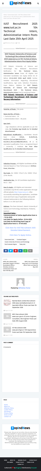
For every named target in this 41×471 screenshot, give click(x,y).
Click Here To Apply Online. (20, 235)
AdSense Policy (9, 408)
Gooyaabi (34, 468)
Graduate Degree (21, 239)
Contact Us (7, 416)
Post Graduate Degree (11, 244)
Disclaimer (7, 411)
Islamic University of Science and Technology (17, 242)
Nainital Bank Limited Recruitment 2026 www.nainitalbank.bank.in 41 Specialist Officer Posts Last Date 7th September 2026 (24, 304)
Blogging (18, 468)
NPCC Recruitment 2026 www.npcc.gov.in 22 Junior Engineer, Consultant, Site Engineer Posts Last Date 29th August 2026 (24, 317)
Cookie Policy (8, 410)
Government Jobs (12, 14)
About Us (7, 406)
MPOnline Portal (10, 43)
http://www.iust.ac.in (21, 192)
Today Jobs (22, 244)
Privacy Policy (8, 413)
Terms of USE (8, 415)
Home (5, 14)
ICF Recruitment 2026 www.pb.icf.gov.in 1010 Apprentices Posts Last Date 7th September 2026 (24, 330)
